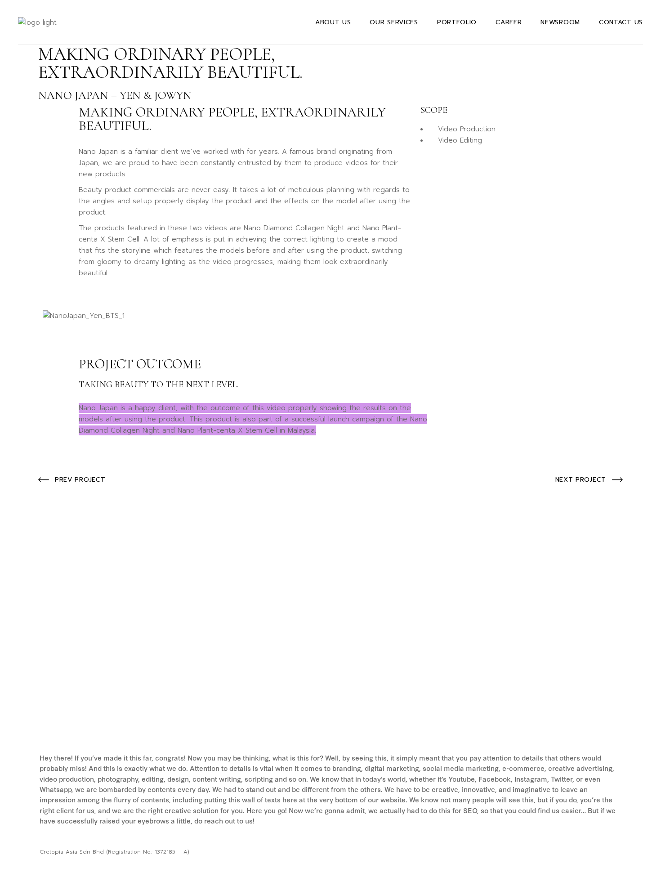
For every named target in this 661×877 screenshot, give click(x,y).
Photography (301, 715)
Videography (62, 713)
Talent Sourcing (551, 702)
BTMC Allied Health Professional (119, 728)
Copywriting (353, 703)
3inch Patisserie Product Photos (317, 727)
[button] (330, 301)
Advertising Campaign (279, 699)
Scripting (93, 699)
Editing (52, 697)
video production (155, 702)
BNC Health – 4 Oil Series (495, 726)
